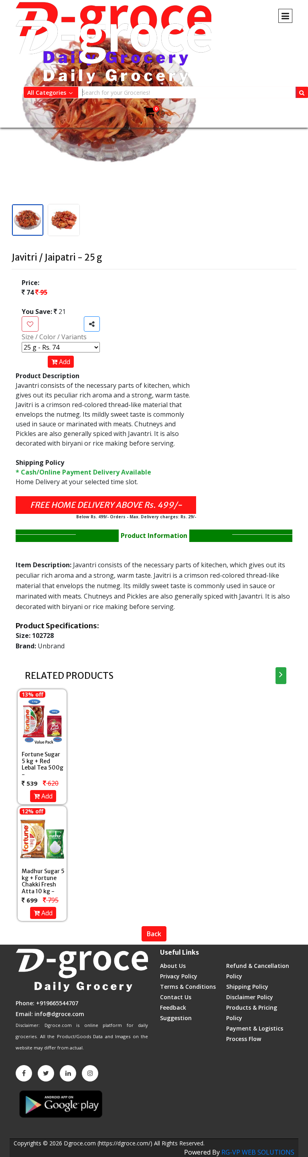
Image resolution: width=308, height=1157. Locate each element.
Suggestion (176, 1018)
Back (154, 933)
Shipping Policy (247, 986)
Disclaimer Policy (249, 997)
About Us (173, 966)
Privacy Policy (178, 976)
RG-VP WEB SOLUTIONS (257, 1152)
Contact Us (175, 997)
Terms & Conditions (188, 986)
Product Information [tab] (154, 535)
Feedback (173, 1007)
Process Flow (243, 1039)
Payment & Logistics (254, 1028)
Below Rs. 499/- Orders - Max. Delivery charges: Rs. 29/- (136, 516)
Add (63, 361)
